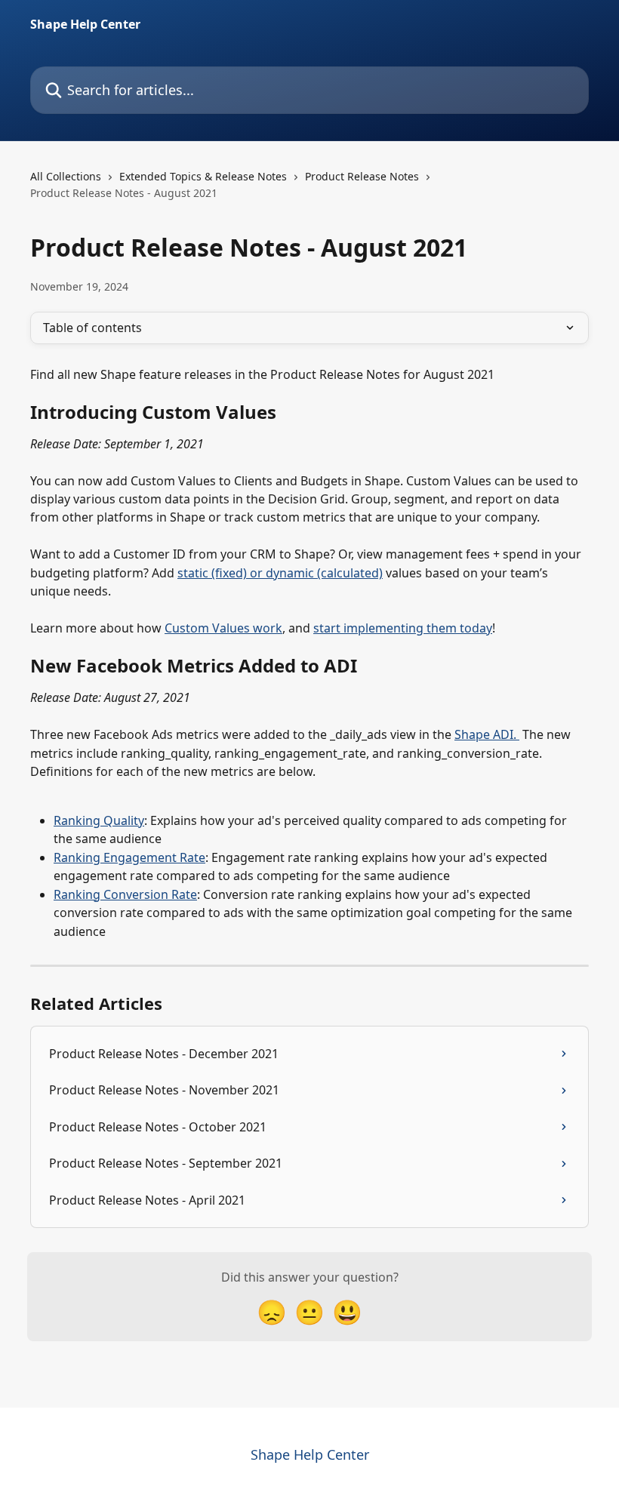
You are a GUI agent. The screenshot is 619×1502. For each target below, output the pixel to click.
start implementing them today (402, 628)
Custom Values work (223, 628)
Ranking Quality (99, 820)
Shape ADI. (486, 734)
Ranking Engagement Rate (129, 857)
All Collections (65, 176)
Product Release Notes (362, 176)
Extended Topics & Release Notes (203, 176)
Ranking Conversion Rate (125, 894)
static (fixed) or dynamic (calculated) (280, 573)
